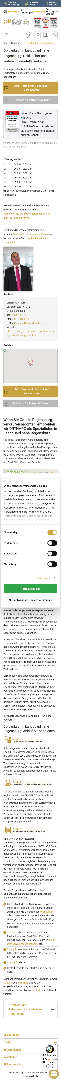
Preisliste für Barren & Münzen (31, 100)
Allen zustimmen (30, 588)
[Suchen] (38, 34)
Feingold (7, 982)
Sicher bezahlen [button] (13, 1064)
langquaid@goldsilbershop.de (30, 323)
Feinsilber (23, 982)
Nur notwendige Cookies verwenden (30, 599)
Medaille (36, 990)
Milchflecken (46, 911)
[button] (30, 362)
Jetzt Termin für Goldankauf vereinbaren (31, 88)
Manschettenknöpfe (27, 944)
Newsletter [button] (10, 1057)
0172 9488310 (21, 319)
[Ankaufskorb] (55, 34)
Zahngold (12, 949)
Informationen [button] (12, 1049)
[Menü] (56, 1045)
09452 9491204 (19, 315)
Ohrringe (11, 944)
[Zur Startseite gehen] (15, 22)
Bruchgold (12, 962)
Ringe (52, 940)
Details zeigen (42, 577)
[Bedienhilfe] (28, 34)
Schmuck (12, 932)
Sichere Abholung (53, 3)
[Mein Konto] (46, 34)
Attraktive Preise (33, 3)
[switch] (49, 1066)
